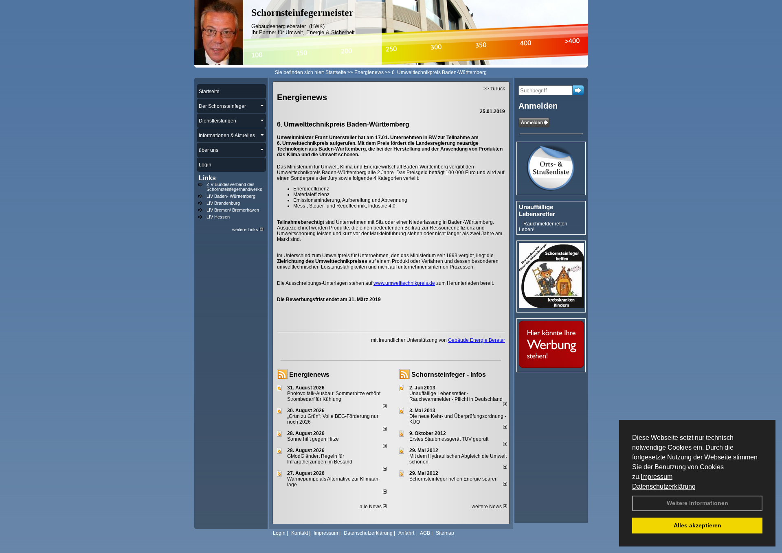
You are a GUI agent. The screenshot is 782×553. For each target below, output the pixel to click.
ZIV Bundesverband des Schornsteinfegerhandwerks (234, 187)
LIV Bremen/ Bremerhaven (232, 210)
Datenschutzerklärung (664, 486)
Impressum (656, 476)
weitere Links (245, 229)
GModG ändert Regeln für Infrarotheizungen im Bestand (319, 459)
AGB (425, 533)
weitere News (487, 506)
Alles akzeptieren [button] (697, 525)
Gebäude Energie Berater (476, 340)
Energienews (309, 374)
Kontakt (299, 533)
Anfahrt (406, 533)
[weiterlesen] (385, 406)
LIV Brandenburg (223, 203)
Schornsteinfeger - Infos (448, 374)
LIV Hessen (218, 216)
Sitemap (445, 533)
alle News (371, 506)
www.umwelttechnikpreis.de (404, 283)
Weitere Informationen (697, 503)
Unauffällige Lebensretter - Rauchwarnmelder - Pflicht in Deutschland (456, 396)
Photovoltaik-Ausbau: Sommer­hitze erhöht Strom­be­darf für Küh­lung (333, 396)
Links (207, 178)
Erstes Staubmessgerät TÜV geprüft (448, 439)
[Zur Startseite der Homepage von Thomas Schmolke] (218, 63)
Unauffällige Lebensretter (537, 210)
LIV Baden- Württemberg (230, 196)
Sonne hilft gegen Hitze (313, 439)
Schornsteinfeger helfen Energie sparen (453, 479)
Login (279, 533)
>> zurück (494, 89)
